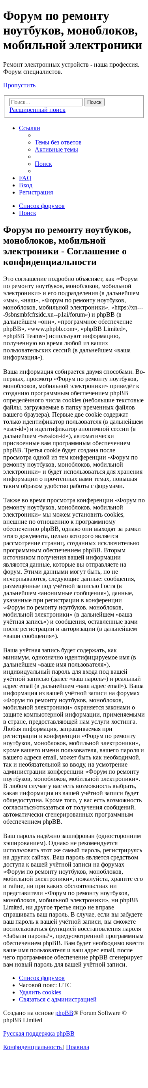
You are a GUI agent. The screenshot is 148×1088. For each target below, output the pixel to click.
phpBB (64, 1012)
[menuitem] (58, 142)
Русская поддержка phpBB (39, 1033)
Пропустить (19, 85)
